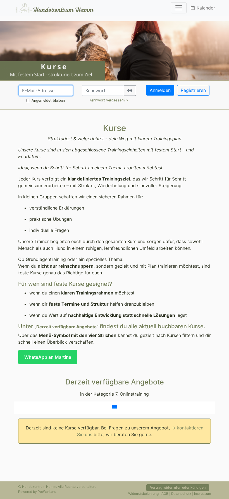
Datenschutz (181, 493)
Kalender (202, 8)
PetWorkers (47, 492)
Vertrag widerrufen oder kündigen (178, 487)
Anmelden (160, 90)
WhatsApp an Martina (47, 357)
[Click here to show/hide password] (130, 90)
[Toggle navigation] (179, 7)
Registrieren (193, 90)
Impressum (202, 493)
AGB (164, 493)
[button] (114, 408)
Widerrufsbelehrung (143, 493)
